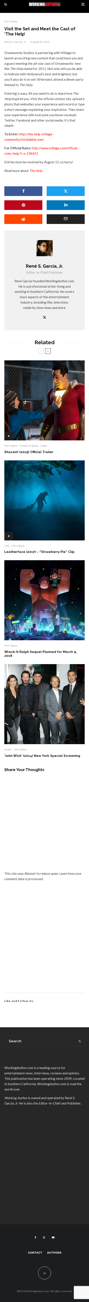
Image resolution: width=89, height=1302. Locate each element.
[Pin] (23, 205)
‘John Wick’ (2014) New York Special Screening (42, 756)
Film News (10, 21)
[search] (79, 1041)
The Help (35, 171)
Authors (54, 1252)
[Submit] (23, 219)
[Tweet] (66, 191)
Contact (35, 1252)
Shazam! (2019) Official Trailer (28, 452)
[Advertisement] (44, 942)
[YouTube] (53, 1237)
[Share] (23, 191)
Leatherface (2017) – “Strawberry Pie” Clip (39, 552)
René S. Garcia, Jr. (15, 41)
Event (8, 749)
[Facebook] (36, 1237)
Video (43, 445)
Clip (6, 545)
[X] (44, 1237)
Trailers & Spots (28, 445)
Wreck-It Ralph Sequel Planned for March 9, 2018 (40, 654)
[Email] (66, 219)
